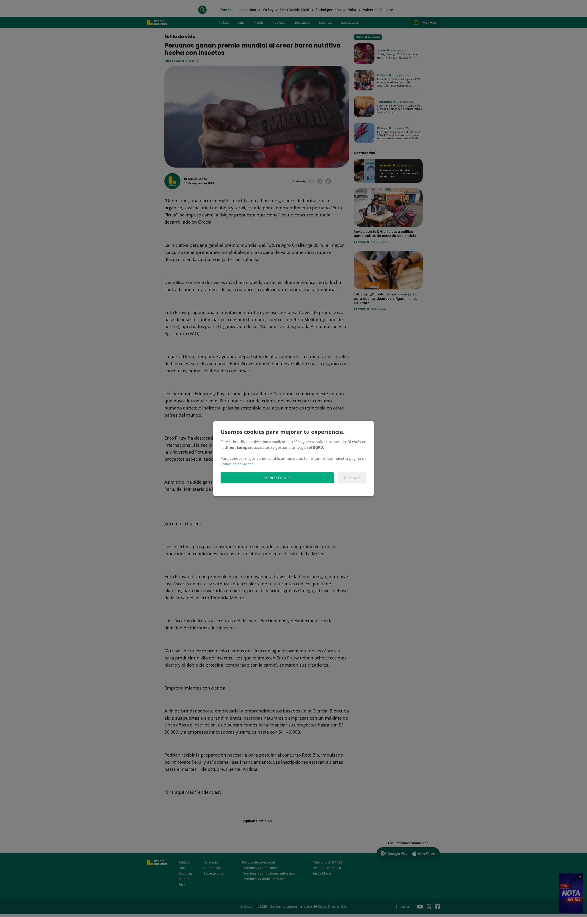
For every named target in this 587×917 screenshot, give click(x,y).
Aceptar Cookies (277, 477)
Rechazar (352, 477)
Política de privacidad (237, 464)
